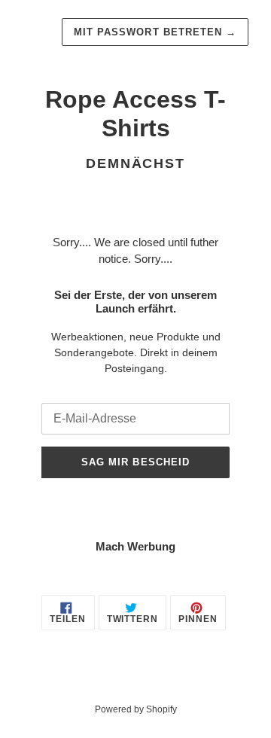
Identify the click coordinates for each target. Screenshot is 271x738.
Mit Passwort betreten (155, 32)
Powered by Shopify (136, 709)
